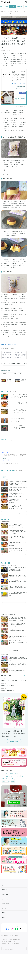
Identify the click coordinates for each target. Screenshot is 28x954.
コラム (19, 373)
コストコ (12, 778)
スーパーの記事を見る (14, 650)
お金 (3, 885)
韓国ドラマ (23, 776)
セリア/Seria (5, 773)
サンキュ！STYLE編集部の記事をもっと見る (13, 364)
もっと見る (14, 556)
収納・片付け (5, 894)
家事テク (4, 890)
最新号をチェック (14, 741)
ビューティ (5, 899)
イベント (19, 778)
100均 (6, 6)
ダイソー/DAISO (13, 773)
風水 (18, 776)
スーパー (13, 6)
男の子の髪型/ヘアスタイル (8, 776)
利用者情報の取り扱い (15, 937)
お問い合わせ (4, 935)
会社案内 (3, 943)
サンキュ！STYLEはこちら (19, 83)
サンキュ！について (5, 939)
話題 (26, 6)
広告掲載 (11, 935)
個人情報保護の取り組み (13, 943)
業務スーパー (5, 778)
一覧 (24, 675)
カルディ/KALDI (12, 373)
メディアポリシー (5, 937)
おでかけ (13, 781)
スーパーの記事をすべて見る (14, 513)
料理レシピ (19, 6)
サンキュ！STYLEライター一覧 (8, 941)
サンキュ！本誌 (5, 781)
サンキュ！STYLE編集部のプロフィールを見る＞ (18, 87)
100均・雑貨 (5, 904)
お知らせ (23, 937)
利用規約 (16, 935)
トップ (2, 10)
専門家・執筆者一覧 (15, 939)
